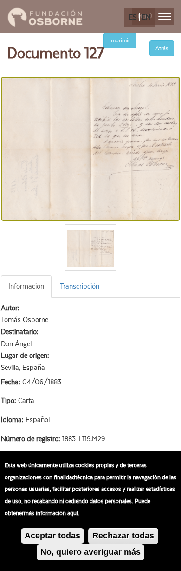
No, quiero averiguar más (90, 552)
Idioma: (13, 420)
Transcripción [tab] (79, 286)
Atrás (161, 48)
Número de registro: (31, 439)
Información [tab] (26, 286)
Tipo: (9, 400)
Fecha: (11, 382)
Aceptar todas (52, 535)
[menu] (164, 16)
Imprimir (120, 40)
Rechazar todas (123, 535)
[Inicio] (45, 16)
